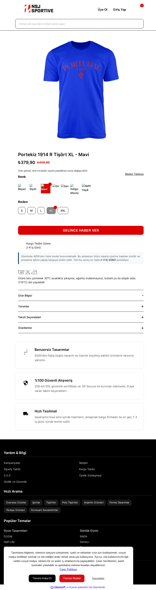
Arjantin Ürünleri (93, 502)
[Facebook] (151, 568)
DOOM (8, 536)
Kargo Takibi (87, 469)
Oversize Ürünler (16, 502)
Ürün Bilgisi (25, 295)
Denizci (84, 541)
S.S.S (7, 475)
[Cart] (138, 9)
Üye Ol (102, 9)
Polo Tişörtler (70, 502)
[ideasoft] (58, 587)
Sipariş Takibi (12, 469)
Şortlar (36, 502)
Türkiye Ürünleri (15, 510)
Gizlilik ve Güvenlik (15, 481)
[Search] (136, 23)
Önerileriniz (25, 327)
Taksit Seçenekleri (29, 317)
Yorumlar (23, 306)
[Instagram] (145, 568)
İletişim (83, 462)
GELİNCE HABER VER (81, 230)
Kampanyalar (12, 462)
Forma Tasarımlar (119, 502)
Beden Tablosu (134, 174)
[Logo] (39, 8)
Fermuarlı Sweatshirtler (44, 510)
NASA (83, 536)
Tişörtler (51, 502)
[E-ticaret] (77, 587)
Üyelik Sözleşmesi (90, 475)
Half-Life (9, 541)
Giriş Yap (119, 9)
